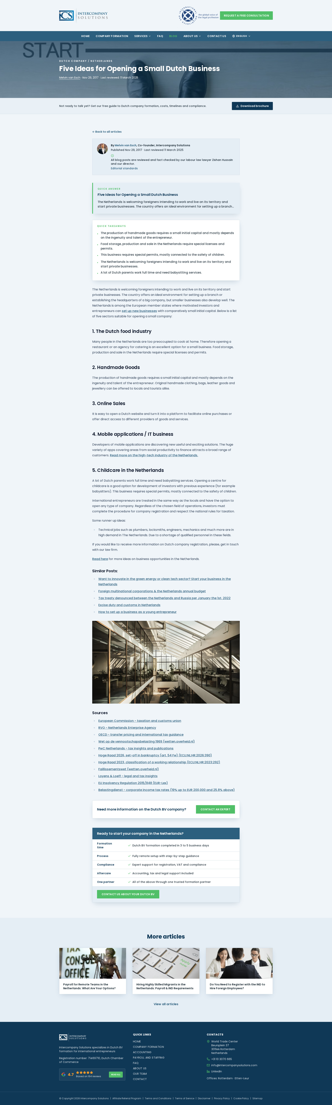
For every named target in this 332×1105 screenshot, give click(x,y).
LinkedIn (216, 1071)
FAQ (160, 36)
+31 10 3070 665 (221, 1059)
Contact (140, 1079)
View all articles (166, 1004)
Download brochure (255, 106)
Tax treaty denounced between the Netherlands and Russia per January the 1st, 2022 (164, 598)
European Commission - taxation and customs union (139, 721)
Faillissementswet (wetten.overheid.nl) (128, 769)
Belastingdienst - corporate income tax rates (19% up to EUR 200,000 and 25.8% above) (166, 790)
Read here (100, 559)
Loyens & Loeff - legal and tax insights (128, 776)
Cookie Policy (241, 1098)
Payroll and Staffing (148, 1058)
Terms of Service (184, 1098)
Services (141, 36)
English (241, 36)
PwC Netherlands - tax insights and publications (135, 748)
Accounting (142, 1052)
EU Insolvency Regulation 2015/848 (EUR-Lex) (133, 783)
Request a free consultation (246, 15)
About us (190, 36)
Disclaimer (204, 1098)
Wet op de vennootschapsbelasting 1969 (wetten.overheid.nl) (146, 741)
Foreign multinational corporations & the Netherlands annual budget (152, 591)
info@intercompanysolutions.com (234, 1065)
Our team (140, 1074)
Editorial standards (124, 168)
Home (85, 36)
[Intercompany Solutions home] (83, 15)
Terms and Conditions (158, 1098)
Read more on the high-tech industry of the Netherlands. (154, 455)
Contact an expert (215, 809)
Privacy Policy (222, 1098)
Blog (173, 36)
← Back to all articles (107, 132)
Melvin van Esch (69, 77)
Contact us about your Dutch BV (128, 894)
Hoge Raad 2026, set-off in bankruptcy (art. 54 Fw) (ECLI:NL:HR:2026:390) (155, 755)
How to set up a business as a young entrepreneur (137, 612)
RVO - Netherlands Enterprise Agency (127, 727)
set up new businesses (139, 311)
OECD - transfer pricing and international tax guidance (140, 734)
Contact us (216, 36)
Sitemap (257, 1098)
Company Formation (112, 36)
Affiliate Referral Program (126, 1098)
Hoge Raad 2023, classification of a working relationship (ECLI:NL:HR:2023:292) (159, 762)
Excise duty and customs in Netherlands (129, 605)
